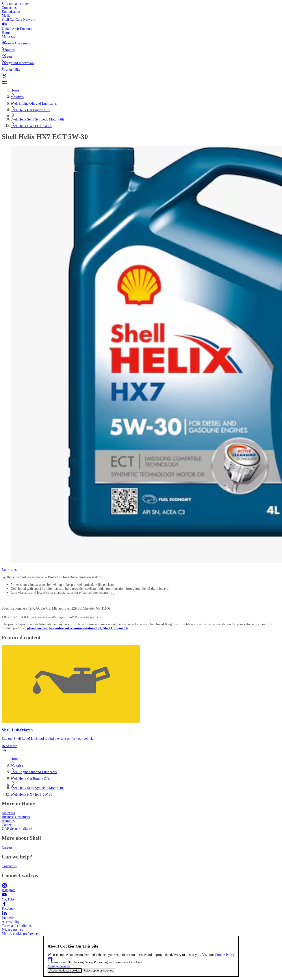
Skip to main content (16, 3)
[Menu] (141, 82)
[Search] (141, 77)
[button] (141, 38)
